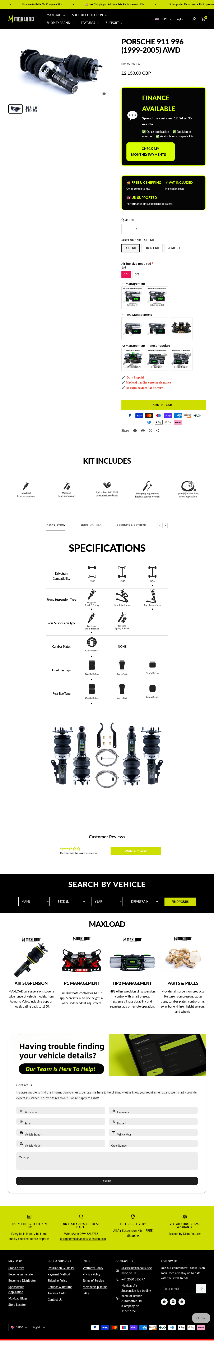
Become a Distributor (22, 1280)
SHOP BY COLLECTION (88, 15)
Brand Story (16, 1268)
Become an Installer (21, 1274)
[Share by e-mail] (157, 430)
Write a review (136, 851)
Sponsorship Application (16, 1289)
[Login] (194, 19)
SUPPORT (113, 22)
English (180, 19)
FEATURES (88, 22)
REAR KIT (173, 248)
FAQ (86, 1293)
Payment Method (59, 1274)
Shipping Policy (57, 1280)
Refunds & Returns (132, 525)
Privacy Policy (91, 1274)
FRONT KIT (151, 248)
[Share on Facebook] (135, 430)
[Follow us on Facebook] (164, 1301)
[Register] (201, 1288)
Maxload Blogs (17, 1298)
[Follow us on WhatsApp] (181, 1301)
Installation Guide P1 (61, 1268)
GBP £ (164, 19)
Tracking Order (57, 1293)
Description (55, 525)
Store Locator (17, 1304)
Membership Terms (95, 1287)
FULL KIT (130, 248)
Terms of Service (93, 1280)
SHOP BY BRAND (59, 22)
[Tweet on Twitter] (150, 430)
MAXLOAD (54, 15)
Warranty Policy (93, 1268)
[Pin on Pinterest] (143, 430)
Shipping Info (91, 525)
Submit (107, 1180)
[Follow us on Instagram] (173, 1301)
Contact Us (55, 1299)
